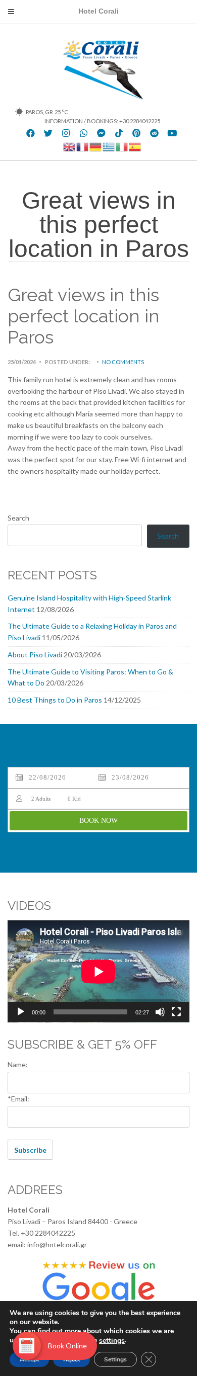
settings (112, 1340)
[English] (69, 146)
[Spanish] (135, 146)
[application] (98, 971)
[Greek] (109, 146)
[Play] (21, 1012)
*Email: (18, 1098)
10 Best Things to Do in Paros (55, 700)
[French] (82, 146)
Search (18, 517)
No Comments (123, 362)
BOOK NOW (98, 820)
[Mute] (160, 1012)
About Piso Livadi (35, 654)
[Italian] (122, 146)
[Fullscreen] (176, 1012)
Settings (115, 1359)
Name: (18, 1064)
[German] (96, 146)
